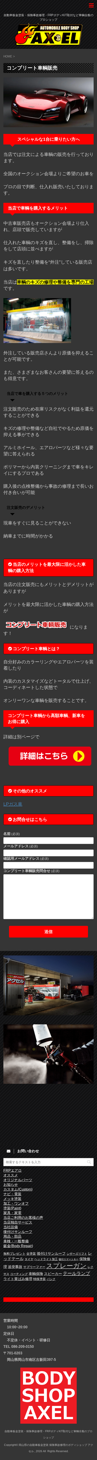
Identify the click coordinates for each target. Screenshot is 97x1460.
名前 (11, 834)
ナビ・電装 (12, 1194)
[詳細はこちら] (48, 756)
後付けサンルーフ (17, 1232)
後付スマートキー (69, 1259)
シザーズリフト (77, 1253)
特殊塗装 (39, 1279)
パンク (51, 1279)
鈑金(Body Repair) (18, 1246)
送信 (48, 931)
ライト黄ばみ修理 (17, 1279)
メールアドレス (20, 846)
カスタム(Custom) (17, 1189)
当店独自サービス (17, 1222)
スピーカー (53, 1274)
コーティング (19, 1274)
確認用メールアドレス (26, 858)
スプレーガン (66, 1265)
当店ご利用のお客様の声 (23, 1218)
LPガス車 (12, 804)
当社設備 (10, 1227)
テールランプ (76, 1273)
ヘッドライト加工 (46, 1259)
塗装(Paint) (12, 1208)
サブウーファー (34, 1267)
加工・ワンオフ (16, 1203)
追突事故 (15, 1267)
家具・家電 (12, 1213)
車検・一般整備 (16, 1241)
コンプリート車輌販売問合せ (31, 871)
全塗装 (31, 1253)
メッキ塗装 (12, 1199)
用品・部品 (12, 1236)
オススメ (10, 1175)
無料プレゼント (14, 1253)
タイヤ (29, 1259)
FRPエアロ (12, 1170)
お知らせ (10, 1185)
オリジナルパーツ (17, 1180)
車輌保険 (36, 1274)
